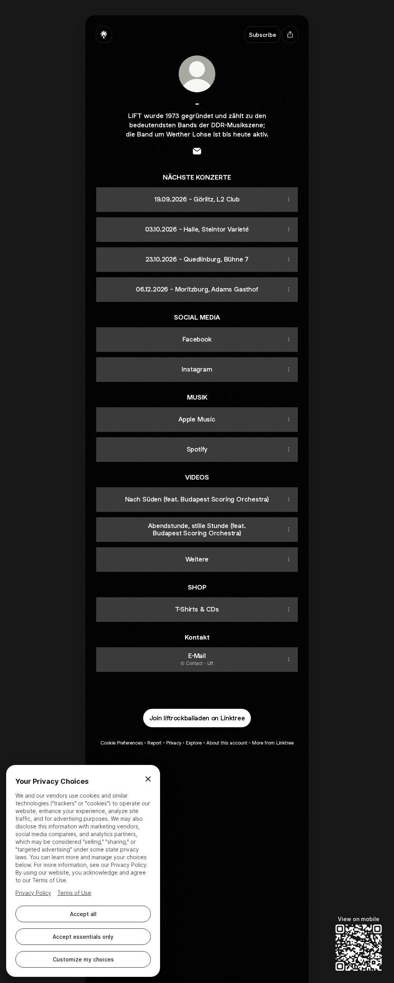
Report (154, 743)
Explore (194, 743)
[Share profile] (290, 34)
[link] (197, 151)
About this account (226, 743)
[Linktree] (104, 34)
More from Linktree (273, 743)
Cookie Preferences (121, 743)
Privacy (173, 743)
